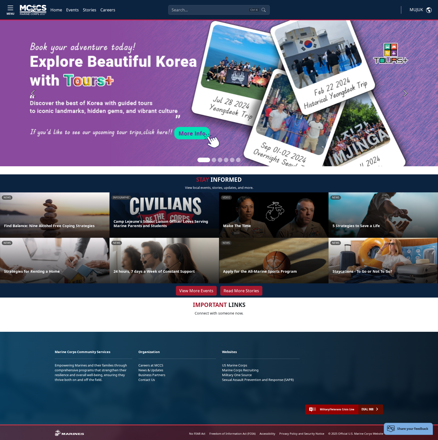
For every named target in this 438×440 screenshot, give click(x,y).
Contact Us (146, 379)
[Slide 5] (232, 160)
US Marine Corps (234, 365)
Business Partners (151, 375)
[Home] (33, 10)
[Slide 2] (214, 160)
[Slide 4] (226, 160)
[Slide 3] (220, 160)
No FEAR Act (197, 433)
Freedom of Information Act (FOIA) (232, 433)
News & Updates (150, 370)
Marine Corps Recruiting (240, 370)
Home (56, 10)
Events (72, 10)
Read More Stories (241, 291)
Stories (89, 10)
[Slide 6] (238, 160)
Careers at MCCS (150, 365)
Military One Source (237, 375)
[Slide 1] (203, 160)
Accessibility (267, 433)
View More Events (196, 291)
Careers (107, 10)
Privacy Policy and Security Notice (301, 433)
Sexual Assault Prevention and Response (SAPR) (258, 379)
